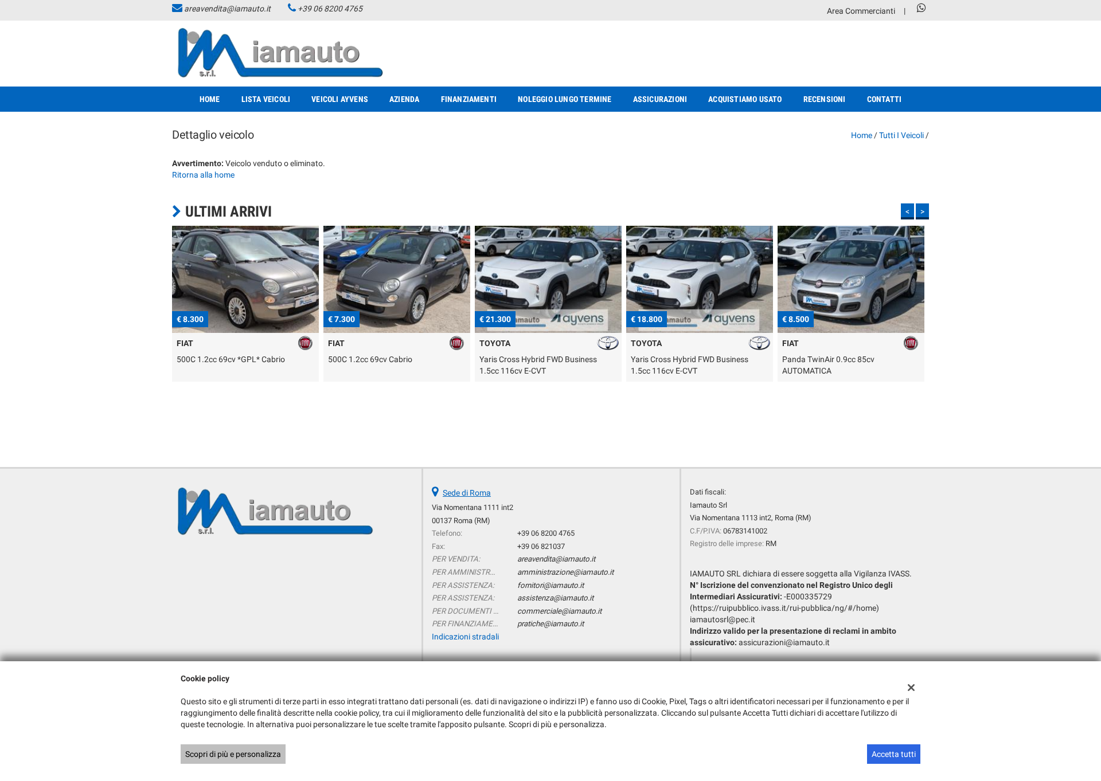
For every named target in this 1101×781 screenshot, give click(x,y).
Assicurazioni (660, 99)
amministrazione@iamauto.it (565, 572)
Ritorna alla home (203, 174)
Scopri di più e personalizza (233, 754)
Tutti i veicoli (901, 135)
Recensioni (824, 99)
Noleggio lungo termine (564, 99)
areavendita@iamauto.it (227, 8)
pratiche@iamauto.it (550, 623)
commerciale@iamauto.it (559, 611)
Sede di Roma (467, 492)
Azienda (404, 99)
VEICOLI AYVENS (339, 99)
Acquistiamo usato (745, 99)
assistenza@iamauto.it (555, 598)
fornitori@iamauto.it (550, 585)
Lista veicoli (266, 99)
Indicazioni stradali (465, 636)
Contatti (884, 99)
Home (210, 99)
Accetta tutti (894, 754)
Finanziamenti (469, 99)
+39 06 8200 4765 (330, 8)
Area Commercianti (861, 10)
